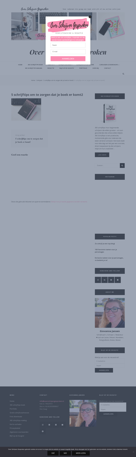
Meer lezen (81, 453)
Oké (53, 453)
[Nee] (134, 452)
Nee (65, 453)
